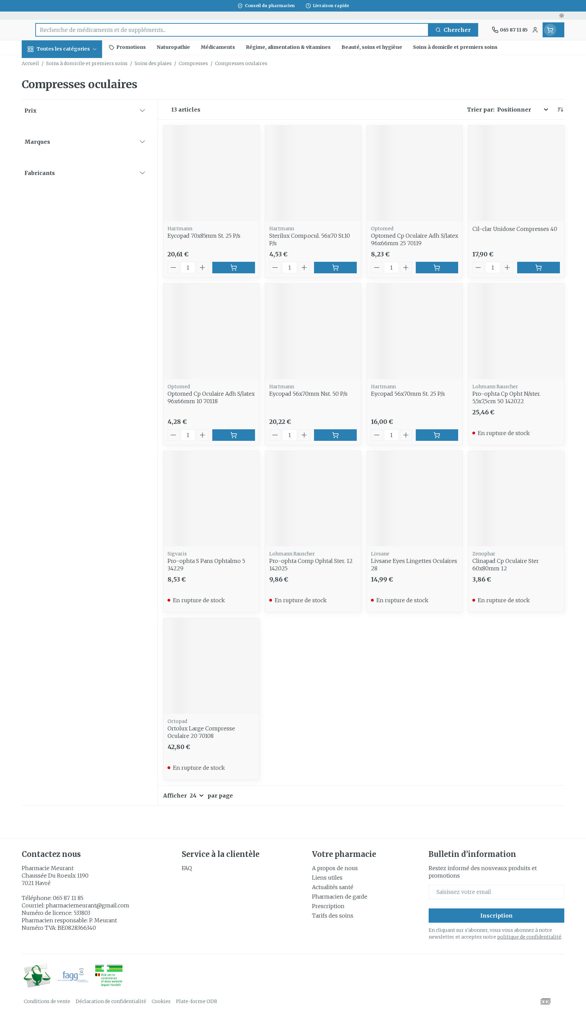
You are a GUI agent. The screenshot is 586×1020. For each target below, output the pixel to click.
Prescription (328, 906)
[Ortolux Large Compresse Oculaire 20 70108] (211, 666)
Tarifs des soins (332, 915)
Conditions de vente (47, 1001)
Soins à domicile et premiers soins (65, 203)
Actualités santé (332, 887)
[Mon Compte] (535, 29)
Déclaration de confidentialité (111, 1001)
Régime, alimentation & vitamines (65, 113)
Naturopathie (65, 181)
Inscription (496, 915)
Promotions (44, 64)
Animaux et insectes (65, 227)
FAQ (187, 868)
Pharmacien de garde (339, 896)
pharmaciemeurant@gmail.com (87, 905)
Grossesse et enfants (65, 141)
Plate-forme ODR (196, 1001)
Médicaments (65, 248)
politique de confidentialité (529, 937)
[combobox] (232, 30)
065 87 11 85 (68, 898)
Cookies (161, 1001)
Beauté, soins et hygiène (65, 86)
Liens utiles (327, 877)
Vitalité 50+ (65, 162)
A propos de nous (335, 868)
